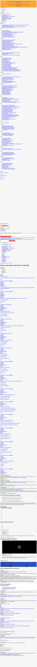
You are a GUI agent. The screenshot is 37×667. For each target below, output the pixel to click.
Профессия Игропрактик (6, 91)
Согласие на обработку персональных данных (26, 608)
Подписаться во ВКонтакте (12, 493)
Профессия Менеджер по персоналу (7, 125)
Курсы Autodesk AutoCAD (6, 65)
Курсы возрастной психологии (7, 109)
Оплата (10, 611)
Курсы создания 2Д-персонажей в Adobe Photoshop (10, 67)
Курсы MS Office (4, 129)
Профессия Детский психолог (6, 92)
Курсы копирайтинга (5, 30)
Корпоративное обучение (6, 256)
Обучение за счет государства (4, 625)
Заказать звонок (6, 236)
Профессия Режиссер (5, 159)
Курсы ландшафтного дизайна (7, 58)
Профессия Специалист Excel (6, 73)
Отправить (12, 240)
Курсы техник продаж (5, 142)
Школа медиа (4, 20)
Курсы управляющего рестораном (7, 135)
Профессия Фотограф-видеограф (7, 148)
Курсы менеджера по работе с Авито (7, 145)
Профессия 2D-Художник (6, 48)
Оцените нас (2, 619)
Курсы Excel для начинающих (6, 77)
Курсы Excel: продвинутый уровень (7, 79)
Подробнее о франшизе (18, 5)
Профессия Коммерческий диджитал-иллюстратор (10, 46)
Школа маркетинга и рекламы (6, 14)
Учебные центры (10, 627)
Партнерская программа (16, 613)
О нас (3, 10)
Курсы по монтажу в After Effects (7, 63)
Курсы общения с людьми (6, 100)
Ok (0, 638)
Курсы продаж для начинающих (7, 141)
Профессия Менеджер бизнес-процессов (8, 127)
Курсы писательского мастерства (7, 164)
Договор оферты (2, 608)
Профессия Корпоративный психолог (8, 89)
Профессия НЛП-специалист (6, 94)
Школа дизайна (4, 15)
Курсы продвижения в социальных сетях (8, 34)
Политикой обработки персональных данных (7, 238)
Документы (4, 257)
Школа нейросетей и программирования (8, 16)
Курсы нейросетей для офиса (6, 82)
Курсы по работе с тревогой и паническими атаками (10, 115)
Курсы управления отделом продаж (7, 139)
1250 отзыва (3, 618)
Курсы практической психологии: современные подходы (11, 101)
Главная (3, 253)
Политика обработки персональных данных (12, 608)
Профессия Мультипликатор (6, 42)
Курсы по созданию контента (6, 31)
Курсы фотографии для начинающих (7, 152)
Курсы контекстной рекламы (6, 33)
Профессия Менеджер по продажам (7, 126)
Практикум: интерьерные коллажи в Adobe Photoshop (10, 69)
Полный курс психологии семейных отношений (9, 85)
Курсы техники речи (5, 122)
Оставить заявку (3, 652)
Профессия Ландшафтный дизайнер (7, 44)
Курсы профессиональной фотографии (8, 153)
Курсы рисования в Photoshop (6, 66)
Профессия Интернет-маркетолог (7, 25)
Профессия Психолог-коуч (6, 88)
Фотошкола (4, 19)
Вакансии (3, 611)
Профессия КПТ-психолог (6, 93)
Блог (3, 259)
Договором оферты (18, 238)
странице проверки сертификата (10, 574)
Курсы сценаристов (5, 165)
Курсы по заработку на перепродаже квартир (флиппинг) (11, 70)
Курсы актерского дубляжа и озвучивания (8, 168)
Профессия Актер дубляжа (6, 160)
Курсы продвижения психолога (7, 107)
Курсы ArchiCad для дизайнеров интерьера (8, 68)
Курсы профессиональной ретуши (7, 154)
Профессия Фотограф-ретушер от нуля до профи (11, 149)
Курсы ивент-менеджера (6, 166)
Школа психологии (5, 17)
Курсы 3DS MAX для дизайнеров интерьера (9, 62)
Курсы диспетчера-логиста (6, 140)
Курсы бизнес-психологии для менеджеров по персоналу (11, 106)
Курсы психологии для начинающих (7, 98)
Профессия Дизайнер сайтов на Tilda (7, 45)
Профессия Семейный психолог (7, 90)
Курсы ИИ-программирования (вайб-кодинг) (9, 81)
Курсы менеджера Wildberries (6, 138)
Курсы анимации (4, 60)
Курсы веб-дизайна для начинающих (7, 53)
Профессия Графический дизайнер (7, 40)
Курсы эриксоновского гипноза (7, 111)
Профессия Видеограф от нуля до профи (8, 158)
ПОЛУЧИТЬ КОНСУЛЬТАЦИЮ (5, 475)
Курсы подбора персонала (6, 132)
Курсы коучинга (4, 97)
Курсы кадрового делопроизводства (7, 133)
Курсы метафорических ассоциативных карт (9, 112)
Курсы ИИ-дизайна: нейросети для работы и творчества (10, 52)
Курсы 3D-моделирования (6, 61)
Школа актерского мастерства (6, 249)
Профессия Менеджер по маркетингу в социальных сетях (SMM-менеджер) (13, 26)
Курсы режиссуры (5, 167)
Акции (3, 255)
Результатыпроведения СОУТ (3, 610)
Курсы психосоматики (5, 119)
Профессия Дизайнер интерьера (7, 49)
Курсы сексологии (5, 113)
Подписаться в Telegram (4, 493)
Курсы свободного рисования (6, 117)
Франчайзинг (4, 258)
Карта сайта (4, 261)
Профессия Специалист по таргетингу (8, 27)
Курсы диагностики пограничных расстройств (9, 108)
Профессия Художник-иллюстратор (7, 41)
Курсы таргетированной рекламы (7, 35)
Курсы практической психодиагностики (8, 105)
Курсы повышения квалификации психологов (9, 87)
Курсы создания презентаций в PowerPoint (8, 36)
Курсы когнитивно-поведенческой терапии (9, 116)
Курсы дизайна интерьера (6, 59)
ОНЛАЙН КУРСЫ (18, 2)
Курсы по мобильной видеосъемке (7, 163)
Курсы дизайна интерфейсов (6, 64)
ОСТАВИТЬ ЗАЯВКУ (3, 487)
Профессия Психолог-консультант (7, 86)
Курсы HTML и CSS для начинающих (8, 78)
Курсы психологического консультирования (9, 102)
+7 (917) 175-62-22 (3, 7)
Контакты (13, 611)
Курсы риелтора (4, 144)
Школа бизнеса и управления (6, 18)
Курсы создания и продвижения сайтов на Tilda (9, 32)
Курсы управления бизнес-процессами (8, 134)
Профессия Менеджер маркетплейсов (8, 128)
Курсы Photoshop (4, 54)
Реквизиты (4, 260)
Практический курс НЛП (6, 99)
